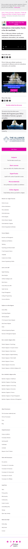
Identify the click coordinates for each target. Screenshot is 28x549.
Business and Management (7, 237)
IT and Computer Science (7, 251)
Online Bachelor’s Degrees (7, 223)
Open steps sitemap (6, 513)
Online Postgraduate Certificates (9, 227)
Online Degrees (5, 216)
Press (3, 420)
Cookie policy (4, 499)
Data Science (4, 282)
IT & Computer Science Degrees (8, 320)
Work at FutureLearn (6, 416)
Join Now (14, 149)
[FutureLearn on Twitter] (13, 542)
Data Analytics (5, 275)
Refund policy (5, 496)
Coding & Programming (7, 295)
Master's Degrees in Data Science (9, 351)
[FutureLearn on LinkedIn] (19, 542)
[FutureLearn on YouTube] (16, 542)
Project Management (6, 292)
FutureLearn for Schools (7, 475)
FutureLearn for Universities (8, 465)
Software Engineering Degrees (8, 330)
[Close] (26, 1)
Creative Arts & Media (6, 258)
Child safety (4, 524)
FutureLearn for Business (7, 468)
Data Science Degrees (6, 323)
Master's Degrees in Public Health (9, 358)
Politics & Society (10, 12)
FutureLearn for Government (8, 472)
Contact (3, 530)
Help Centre (4, 527)
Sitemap (3, 510)
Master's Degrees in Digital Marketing (10, 354)
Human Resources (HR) (6, 285)
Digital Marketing (5, 272)
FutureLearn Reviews (6, 437)
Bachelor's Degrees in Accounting (9, 385)
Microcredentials (5, 209)
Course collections (6, 299)
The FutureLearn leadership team (9, 413)
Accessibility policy (6, 506)
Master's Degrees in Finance (8, 361)
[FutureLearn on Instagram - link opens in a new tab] (10, 542)
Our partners (4, 462)
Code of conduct (5, 503)
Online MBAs (4, 309)
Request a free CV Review (7, 451)
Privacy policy (5, 493)
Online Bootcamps (6, 213)
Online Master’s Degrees (7, 220)
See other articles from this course (14, 105)
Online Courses (5, 203)
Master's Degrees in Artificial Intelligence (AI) (11, 368)
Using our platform (6, 434)
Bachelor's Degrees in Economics (9, 389)
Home (3, 12)
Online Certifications (6, 206)
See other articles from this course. (16, 23)
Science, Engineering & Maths (8, 261)
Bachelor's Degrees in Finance (8, 392)
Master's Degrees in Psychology (8, 344)
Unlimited (4, 448)
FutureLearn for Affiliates (7, 479)
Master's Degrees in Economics (8, 364)
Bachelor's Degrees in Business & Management (11, 399)
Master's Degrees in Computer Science (10, 347)
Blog (3, 423)
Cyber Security (5, 289)
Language (4, 254)
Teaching (3, 244)
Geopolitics (17, 12)
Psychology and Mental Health (8, 247)
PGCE (3, 327)
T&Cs (3, 489)
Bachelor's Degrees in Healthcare (9, 378)
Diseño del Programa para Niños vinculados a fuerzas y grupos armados (14, 14)
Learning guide (5, 441)
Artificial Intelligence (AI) (7, 278)
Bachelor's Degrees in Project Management (11, 395)
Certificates (4, 444)
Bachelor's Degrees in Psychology (9, 382)
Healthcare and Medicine (7, 240)
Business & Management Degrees (9, 333)
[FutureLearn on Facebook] (8, 542)
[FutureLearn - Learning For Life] (14, 545)
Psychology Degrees (6, 313)
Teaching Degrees (5, 316)
